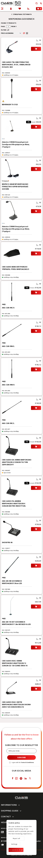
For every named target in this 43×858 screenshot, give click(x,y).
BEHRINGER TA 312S (10, 104)
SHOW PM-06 (7, 542)
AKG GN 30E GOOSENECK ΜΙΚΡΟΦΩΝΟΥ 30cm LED (12, 582)
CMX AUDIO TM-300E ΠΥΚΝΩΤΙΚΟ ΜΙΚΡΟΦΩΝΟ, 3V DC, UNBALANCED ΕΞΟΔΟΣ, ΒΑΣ (16, 64)
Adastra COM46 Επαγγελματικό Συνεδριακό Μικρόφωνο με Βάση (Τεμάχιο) (15, 144)
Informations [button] (9, 805)
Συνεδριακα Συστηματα (22, 14)
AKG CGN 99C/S (8, 308)
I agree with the (23, 762)
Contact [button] (6, 816)
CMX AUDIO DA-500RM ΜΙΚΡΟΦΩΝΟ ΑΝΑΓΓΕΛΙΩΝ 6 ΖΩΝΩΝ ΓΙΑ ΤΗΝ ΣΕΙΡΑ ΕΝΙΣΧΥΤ (16, 462)
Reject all (16, 838)
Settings (14, 844)
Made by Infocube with (21, 855)
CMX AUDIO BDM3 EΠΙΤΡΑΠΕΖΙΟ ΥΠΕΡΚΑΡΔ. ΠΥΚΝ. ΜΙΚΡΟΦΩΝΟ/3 (15, 268)
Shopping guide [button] (9, 810)
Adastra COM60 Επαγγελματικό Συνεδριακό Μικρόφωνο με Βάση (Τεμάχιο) (15, 228)
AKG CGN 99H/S (8, 385)
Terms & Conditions (27, 762)
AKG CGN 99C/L (8, 423)
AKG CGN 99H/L (8, 346)
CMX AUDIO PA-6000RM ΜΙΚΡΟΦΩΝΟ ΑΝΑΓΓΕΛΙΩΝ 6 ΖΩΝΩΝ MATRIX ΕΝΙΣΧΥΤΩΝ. (14, 503)
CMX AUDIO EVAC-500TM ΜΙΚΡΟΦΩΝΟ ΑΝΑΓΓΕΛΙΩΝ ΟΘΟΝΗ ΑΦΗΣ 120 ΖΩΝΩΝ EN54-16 (16, 704)
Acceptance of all (16, 850)
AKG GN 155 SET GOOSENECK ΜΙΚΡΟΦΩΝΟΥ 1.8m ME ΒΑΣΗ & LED (16, 623)
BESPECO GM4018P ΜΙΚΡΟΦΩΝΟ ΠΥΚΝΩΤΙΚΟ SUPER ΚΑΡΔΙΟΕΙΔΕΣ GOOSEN (15, 186)
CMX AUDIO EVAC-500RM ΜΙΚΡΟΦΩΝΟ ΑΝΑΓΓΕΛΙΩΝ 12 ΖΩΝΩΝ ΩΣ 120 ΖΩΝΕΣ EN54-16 (14, 663)
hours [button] (4, 822)
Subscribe (21, 757)
